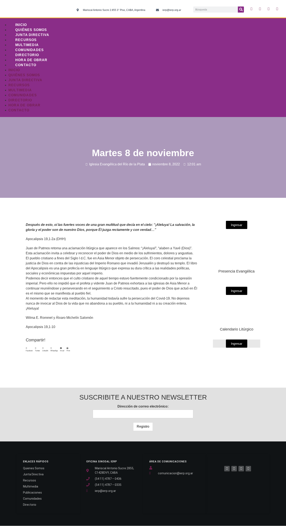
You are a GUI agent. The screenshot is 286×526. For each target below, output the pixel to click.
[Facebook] (227, 468)
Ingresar (236, 343)
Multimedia (27, 45)
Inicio (21, 25)
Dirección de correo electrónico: (143, 406)
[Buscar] (241, 9)
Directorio (27, 55)
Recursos (26, 40)
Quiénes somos (31, 30)
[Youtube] (277, 9)
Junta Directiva (32, 35)
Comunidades (29, 50)
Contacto (25, 65)
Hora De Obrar (31, 60)
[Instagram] (268, 9)
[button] (29, 349)
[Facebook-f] (251, 9)
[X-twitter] (260, 9)
